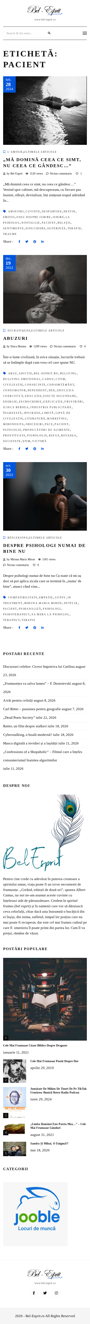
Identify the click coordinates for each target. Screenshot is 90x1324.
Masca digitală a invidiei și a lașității (30, 743)
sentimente (13, 228)
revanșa (68, 435)
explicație (53, 401)
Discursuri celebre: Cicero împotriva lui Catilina (39, 667)
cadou (48, 379)
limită (48, 413)
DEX (52, 390)
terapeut (11, 620)
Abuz (12, 373)
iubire (58, 217)
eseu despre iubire (34, 217)
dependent (37, 390)
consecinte (35, 384)
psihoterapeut (16, 614)
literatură (35, 418)
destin (70, 211)
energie (10, 401)
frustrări (73, 401)
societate (12, 441)
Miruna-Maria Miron (43, 603)
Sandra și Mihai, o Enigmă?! (49, 1143)
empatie (46, 597)
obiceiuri (34, 424)
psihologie (37, 435)
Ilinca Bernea (16, 407)
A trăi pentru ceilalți (18, 700)
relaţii (64, 222)
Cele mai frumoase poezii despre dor (54, 1061)
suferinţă (56, 228)
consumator (14, 390)
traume (10, 234)
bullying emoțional (22, 379)
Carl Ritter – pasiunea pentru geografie (32, 709)
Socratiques (19, 330)
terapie (74, 228)
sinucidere (36, 228)
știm (27, 441)
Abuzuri (15, 338)
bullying (68, 373)
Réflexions (18, 537)
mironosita (13, 424)
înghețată (12, 413)
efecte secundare (59, 396)
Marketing (57, 418)
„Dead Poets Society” (19, 718)
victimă (39, 441)
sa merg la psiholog (50, 614)
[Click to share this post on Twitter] (26, 242)
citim (60, 379)
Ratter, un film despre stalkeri (25, 726)
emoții (9, 217)
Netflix (71, 603)
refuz (54, 435)
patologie (12, 429)
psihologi (52, 608)
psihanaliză (30, 608)
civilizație (13, 384)
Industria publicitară (51, 407)
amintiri (16, 211)
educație (33, 396)
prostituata (14, 435)
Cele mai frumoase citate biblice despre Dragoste (35, 1045)
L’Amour (15, 151)
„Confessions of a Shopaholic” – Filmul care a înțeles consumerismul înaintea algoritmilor (42, 756)
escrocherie (30, 401)
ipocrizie (32, 413)
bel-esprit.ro (46, 373)
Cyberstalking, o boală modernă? (27, 735)
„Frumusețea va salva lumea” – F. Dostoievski (37, 684)
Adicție (25, 373)
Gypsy (60, 597)
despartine (52, 211)
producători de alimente (46, 429)
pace (49, 424)
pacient (49, 222)
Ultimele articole (40, 151)
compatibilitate (22, 597)
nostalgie (31, 222)
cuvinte (33, 211)
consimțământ (60, 384)
